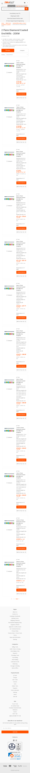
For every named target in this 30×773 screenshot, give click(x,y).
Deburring (15, 663)
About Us (15, 612)
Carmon (15, 681)
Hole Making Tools (15, 651)
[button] (7, 50)
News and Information (15, 637)
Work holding (15, 659)
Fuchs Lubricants (15, 690)
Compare (22, 50)
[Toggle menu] (2, 3)
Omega (15, 677)
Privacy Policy (15, 631)
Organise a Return (15, 624)
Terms (15, 635)
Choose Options (21, 94)
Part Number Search (21, 6)
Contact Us (15, 614)
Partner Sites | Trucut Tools (15, 633)
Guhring (15, 692)
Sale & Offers (15, 668)
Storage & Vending (15, 666)
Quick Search (11, 6)
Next (17, 598)
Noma (15, 694)
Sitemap (15, 639)
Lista (15, 684)
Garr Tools (15, 679)
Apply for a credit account (15, 626)
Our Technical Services (15, 629)
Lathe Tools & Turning (15, 649)
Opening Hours (15, 618)
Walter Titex (15, 686)
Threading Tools (15, 655)
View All (15, 696)
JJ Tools (15, 675)
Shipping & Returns (15, 620)
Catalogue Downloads (15, 616)
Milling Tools (15, 647)
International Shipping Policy (15, 622)
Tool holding (15, 657)
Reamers (15, 653)
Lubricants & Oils (15, 661)
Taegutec (15, 688)
